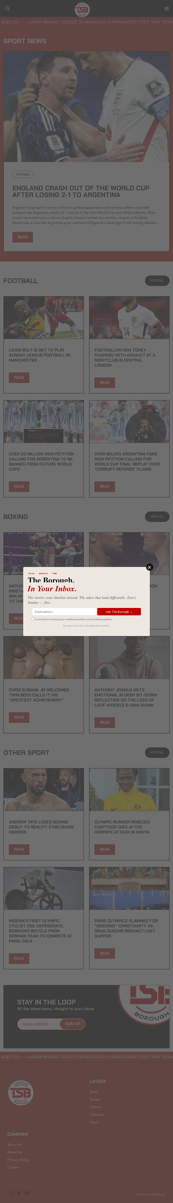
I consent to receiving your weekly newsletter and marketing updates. (74, 619)
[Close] (149, 567)
